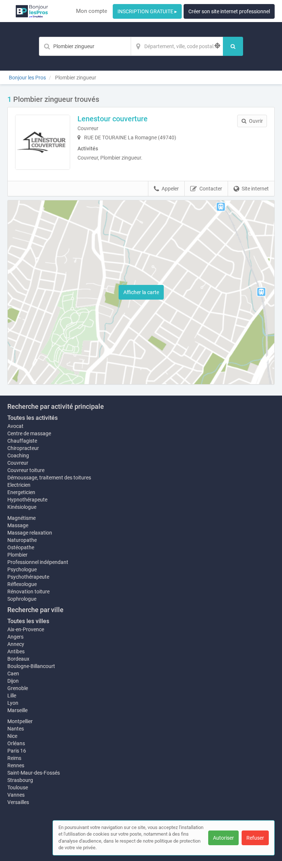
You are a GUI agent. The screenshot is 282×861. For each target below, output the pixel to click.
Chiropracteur (23, 448)
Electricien (18, 485)
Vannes (16, 795)
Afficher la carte (141, 292)
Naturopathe (22, 540)
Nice (12, 736)
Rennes (15, 765)
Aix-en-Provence (25, 629)
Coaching (18, 455)
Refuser (255, 838)
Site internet (255, 189)
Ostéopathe (20, 547)
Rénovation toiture (28, 591)
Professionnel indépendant (37, 562)
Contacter (210, 189)
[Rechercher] (233, 46)
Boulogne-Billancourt (31, 666)
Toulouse (17, 787)
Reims (14, 758)
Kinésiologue (21, 507)
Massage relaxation (29, 533)
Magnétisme (21, 518)
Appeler (170, 189)
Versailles (18, 802)
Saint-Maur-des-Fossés (33, 773)
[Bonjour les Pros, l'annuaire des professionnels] (31, 11)
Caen (13, 673)
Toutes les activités (32, 417)
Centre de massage (29, 433)
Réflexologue (22, 584)
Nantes (15, 729)
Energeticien (21, 492)
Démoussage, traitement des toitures (49, 477)
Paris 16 (16, 751)
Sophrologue (21, 599)
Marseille (17, 710)
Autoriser (223, 838)
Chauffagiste (22, 441)
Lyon (12, 703)
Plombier (17, 555)
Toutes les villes (28, 621)
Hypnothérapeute (27, 500)
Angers (15, 637)
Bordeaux (18, 659)
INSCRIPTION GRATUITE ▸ (147, 11)
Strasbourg (20, 780)
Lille (11, 696)
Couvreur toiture (25, 470)
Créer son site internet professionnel (229, 11)
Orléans (16, 743)
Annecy (15, 644)
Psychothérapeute (28, 577)
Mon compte (91, 11)
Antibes (16, 651)
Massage (17, 525)
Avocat (15, 426)
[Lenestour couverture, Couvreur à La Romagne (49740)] (42, 142)
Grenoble (17, 688)
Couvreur (17, 463)
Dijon (13, 681)
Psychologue (22, 569)
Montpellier (20, 721)
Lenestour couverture (112, 118)
